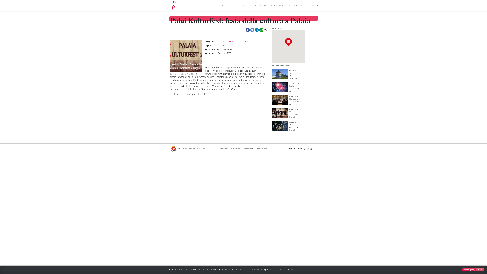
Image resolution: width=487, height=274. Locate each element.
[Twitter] (252, 30)
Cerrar (480, 270)
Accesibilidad (262, 149)
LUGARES (256, 5)
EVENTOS (235, 5)
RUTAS (245, 5)
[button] (265, 29)
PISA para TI (300, 5)
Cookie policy (469, 270)
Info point (224, 149)
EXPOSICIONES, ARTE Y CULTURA (235, 42)
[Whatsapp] (261, 30)
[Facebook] (248, 30)
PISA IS (225, 5)
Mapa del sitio (248, 149)
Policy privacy (235, 149)
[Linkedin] (257, 30)
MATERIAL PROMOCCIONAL (277, 5)
